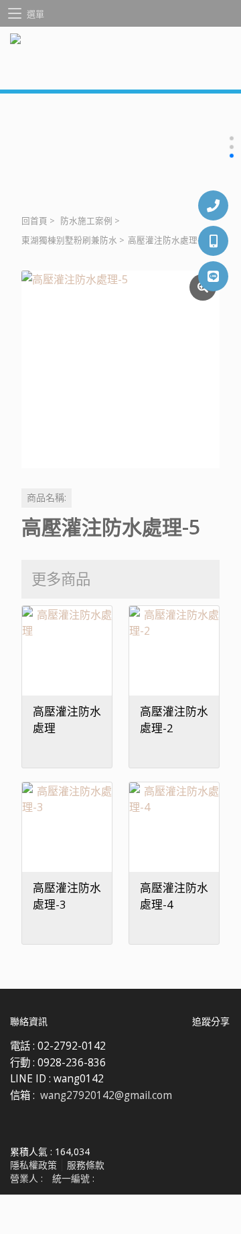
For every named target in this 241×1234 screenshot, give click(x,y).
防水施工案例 (86, 220)
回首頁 (34, 220)
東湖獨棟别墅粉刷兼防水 (69, 240)
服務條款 (85, 1165)
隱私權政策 (33, 1165)
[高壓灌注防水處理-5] (120, 369)
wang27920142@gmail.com (106, 1095)
